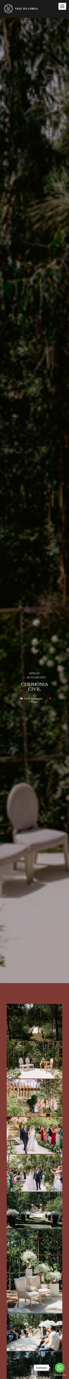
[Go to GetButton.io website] (60, 1375)
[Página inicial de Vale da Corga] (25, 9)
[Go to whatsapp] (60, 1367)
